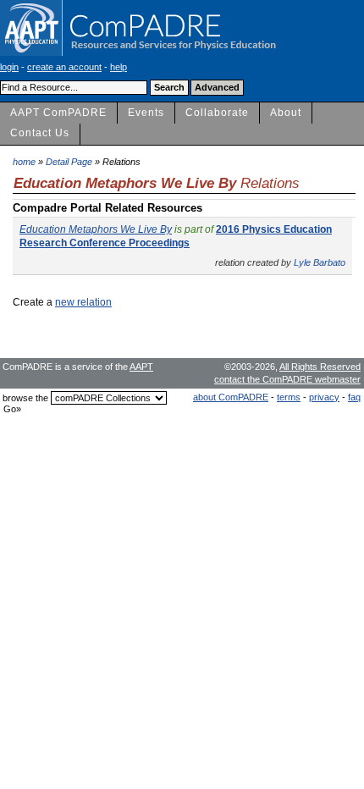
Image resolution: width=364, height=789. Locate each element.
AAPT (141, 366)
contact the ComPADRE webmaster (287, 379)
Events (146, 113)
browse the (25, 398)
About (285, 113)
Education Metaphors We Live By (95, 229)
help (118, 67)
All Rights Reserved (320, 366)
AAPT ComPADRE (58, 113)
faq (354, 397)
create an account (64, 67)
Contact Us (39, 133)
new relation (83, 302)
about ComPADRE (230, 397)
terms (289, 397)
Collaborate (217, 113)
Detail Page (69, 162)
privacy (324, 397)
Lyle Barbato (319, 262)
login (9, 67)
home (24, 162)
